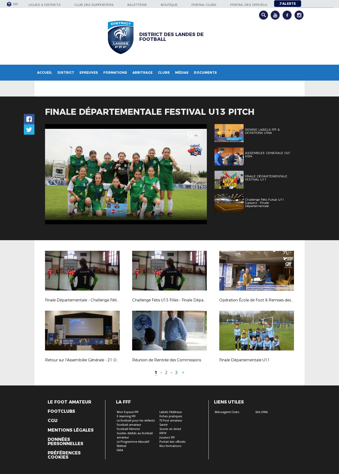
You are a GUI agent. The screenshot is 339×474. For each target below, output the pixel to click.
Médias (182, 72)
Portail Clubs (203, 4)
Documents (205, 72)
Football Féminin (128, 429)
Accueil (44, 72)
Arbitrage (142, 72)
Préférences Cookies (64, 455)
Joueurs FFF (167, 437)
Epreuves (88, 72)
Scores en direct (170, 429)
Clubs (164, 72)
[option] (126, 174)
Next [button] (197, 175)
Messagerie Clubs (227, 412)
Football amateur (129, 425)
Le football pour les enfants (136, 420)
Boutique (169, 4)
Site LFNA (261, 412)
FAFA (120, 450)
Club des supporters (94, 4)
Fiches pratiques (170, 416)
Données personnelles (65, 441)
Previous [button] (54, 175)
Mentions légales (70, 430)
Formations (115, 72)
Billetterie (137, 4)
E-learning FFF (126, 416)
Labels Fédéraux (170, 412)
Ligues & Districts (45, 4)
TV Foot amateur (170, 420)
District (65, 72)
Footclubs (61, 411)
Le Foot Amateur (69, 402)
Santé (163, 425)
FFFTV (162, 433)
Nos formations (170, 446)
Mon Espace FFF (128, 412)
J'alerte (287, 4)
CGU (52, 421)
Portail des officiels (248, 4)
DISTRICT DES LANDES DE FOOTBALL (171, 37)
